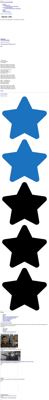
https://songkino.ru (3, 93)
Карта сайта (5, 328)
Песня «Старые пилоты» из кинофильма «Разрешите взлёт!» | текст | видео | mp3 (16, 361)
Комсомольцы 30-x (4, 394)
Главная (4, 4)
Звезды (1, 378)
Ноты (4, 9)
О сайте (4, 330)
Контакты (5, 329)
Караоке (4, 10)
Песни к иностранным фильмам (11, 6)
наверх (1, 90)
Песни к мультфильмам (7, 7)
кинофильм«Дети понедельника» (5, 39)
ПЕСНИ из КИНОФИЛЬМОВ (6, 2)
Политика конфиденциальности (9, 331)
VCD (1, 46)
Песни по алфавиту (7, 11)
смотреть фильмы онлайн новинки (6, 322)
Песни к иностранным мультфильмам (13, 8)
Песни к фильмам (6, 5)
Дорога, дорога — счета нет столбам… (8, 348)
